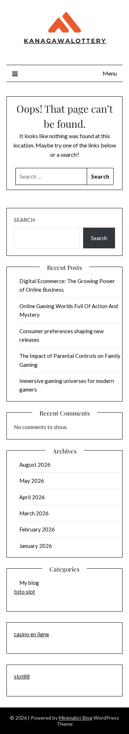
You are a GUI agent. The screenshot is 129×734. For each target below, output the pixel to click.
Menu (109, 73)
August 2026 (35, 464)
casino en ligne (31, 634)
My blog (29, 582)
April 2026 (32, 497)
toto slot (24, 591)
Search (24, 220)
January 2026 (35, 546)
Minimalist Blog (75, 718)
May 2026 (31, 480)
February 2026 (37, 529)
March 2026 (34, 513)
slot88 (22, 676)
